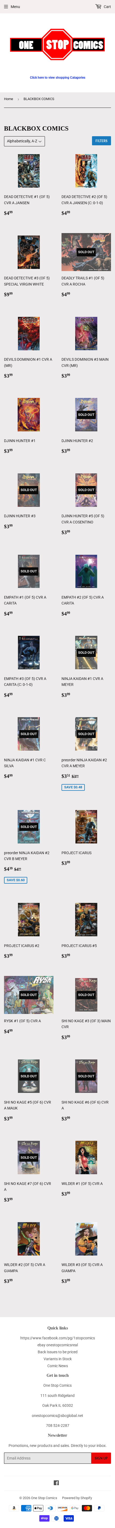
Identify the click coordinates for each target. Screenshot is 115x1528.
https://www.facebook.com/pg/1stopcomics (57, 1338)
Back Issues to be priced (58, 1352)
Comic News (57, 1366)
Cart (107, 7)
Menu (15, 7)
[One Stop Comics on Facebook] (56, 1483)
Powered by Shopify (77, 1498)
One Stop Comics (44, 1498)
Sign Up (101, 1458)
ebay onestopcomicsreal (57, 1345)
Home (8, 99)
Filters (101, 141)
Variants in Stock (58, 1359)
